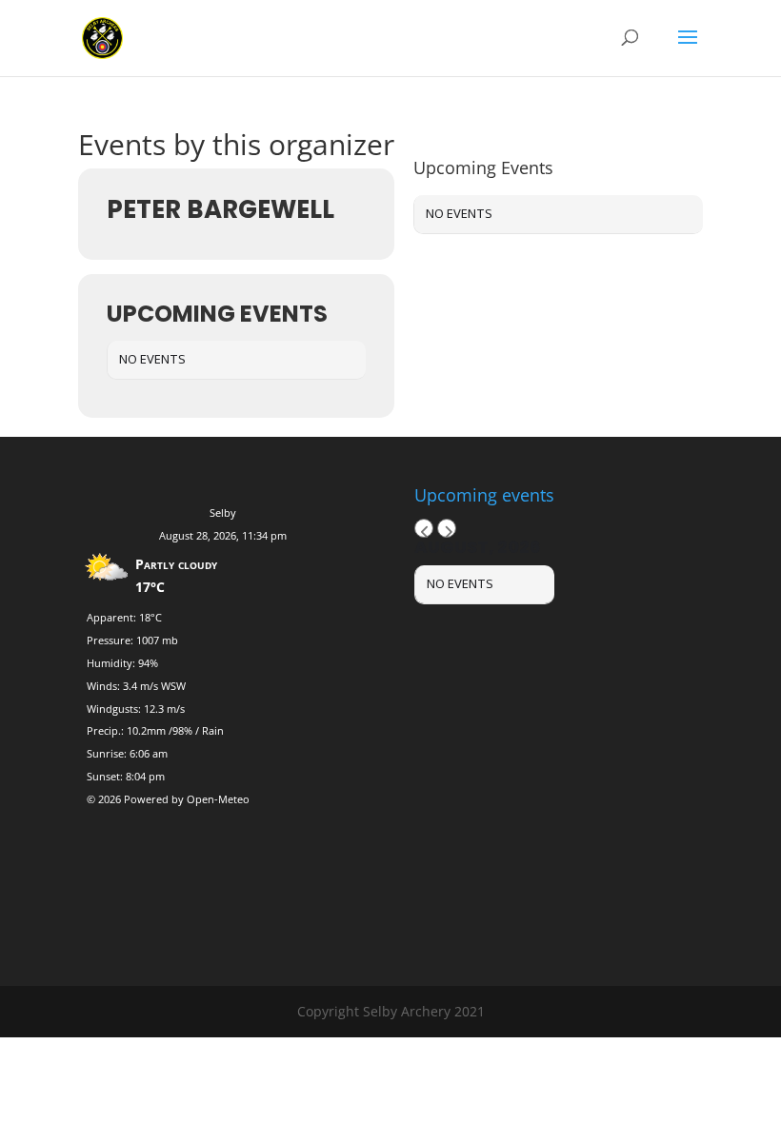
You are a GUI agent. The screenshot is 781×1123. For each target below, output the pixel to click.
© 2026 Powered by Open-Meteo (168, 799)
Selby (223, 512)
